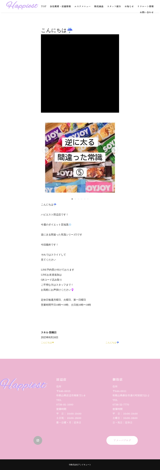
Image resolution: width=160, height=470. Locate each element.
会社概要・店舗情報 (60, 6)
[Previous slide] (45, 150)
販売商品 (99, 6)
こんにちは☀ (47, 342)
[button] (72, 199)
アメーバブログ (122, 440)
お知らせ (129, 6)
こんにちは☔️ (112, 342)
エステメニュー (82, 6)
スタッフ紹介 (114, 6)
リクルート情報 (145, 6)
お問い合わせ (147, 12)
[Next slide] (114, 150)
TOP (43, 6)
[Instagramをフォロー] (37, 440)
